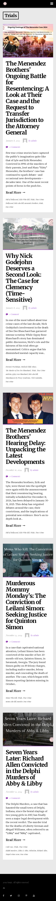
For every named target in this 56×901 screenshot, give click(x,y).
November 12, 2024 (14, 791)
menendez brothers (31, 203)
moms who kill (11, 701)
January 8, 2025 (13, 140)
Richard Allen (42, 850)
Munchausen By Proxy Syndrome (18, 378)
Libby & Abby (23, 850)
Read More (13, 192)
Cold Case (9, 847)
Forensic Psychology (13, 367)
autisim (8, 374)
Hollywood (9, 203)
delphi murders (11, 850)
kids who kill (19, 203)
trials (41, 203)
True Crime (39, 199)
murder (20, 701)
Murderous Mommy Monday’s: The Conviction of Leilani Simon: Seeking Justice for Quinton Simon (27, 605)
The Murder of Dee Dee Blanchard (18, 370)
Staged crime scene (13, 854)
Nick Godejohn (36, 378)
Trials (32, 199)
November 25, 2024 (14, 635)
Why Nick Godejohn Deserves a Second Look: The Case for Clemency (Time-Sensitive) (24, 277)
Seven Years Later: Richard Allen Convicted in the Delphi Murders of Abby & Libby (27, 768)
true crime (9, 207)
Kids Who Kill (24, 199)
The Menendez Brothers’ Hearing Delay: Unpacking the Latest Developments (26, 446)
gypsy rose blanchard (20, 374)
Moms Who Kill (11, 698)
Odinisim (32, 850)
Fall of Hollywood (12, 199)
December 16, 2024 (14, 470)
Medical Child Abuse (28, 367)
